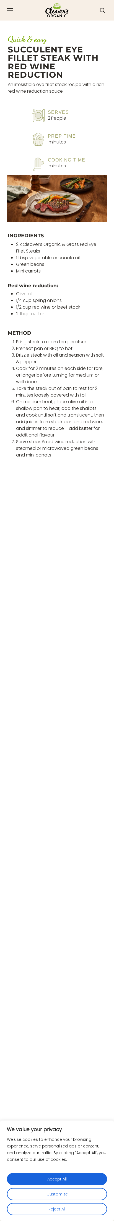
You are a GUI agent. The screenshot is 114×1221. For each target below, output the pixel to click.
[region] (57, 1170)
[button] (10, 10)
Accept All (57, 1179)
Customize (57, 1194)
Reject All (57, 1209)
